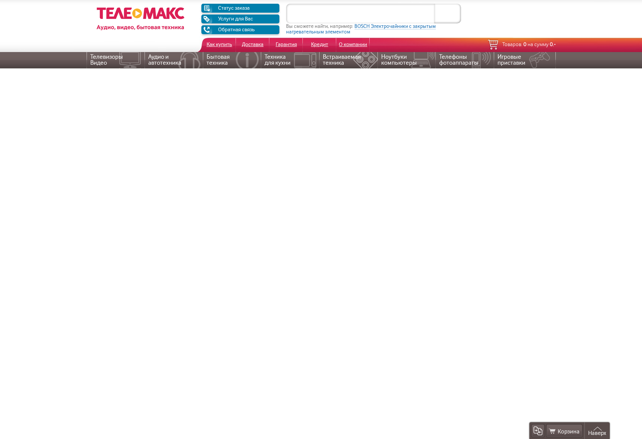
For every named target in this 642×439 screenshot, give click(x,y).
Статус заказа (234, 8)
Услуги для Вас (235, 19)
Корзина (569, 432)
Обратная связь (236, 29)
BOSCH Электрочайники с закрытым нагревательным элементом (361, 29)
